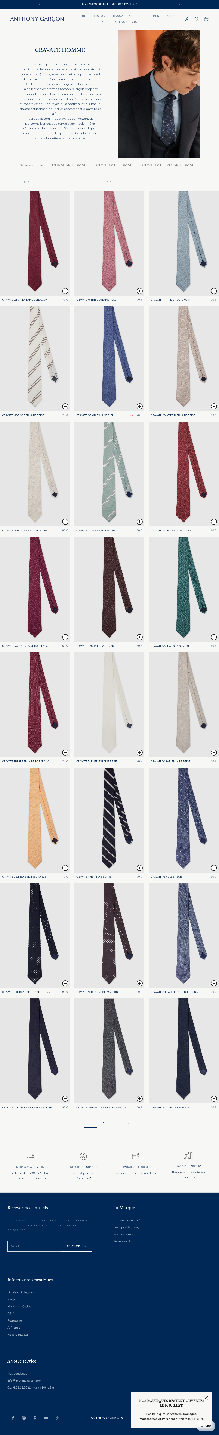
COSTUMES (101, 16)
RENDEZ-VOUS (164, 16)
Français (71, 1417)
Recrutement (121, 1241)
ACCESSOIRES (139, 16)
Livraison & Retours (20, 1292)
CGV (10, 1313)
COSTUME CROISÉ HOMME (169, 165)
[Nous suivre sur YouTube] (46, 1418)
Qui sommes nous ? (126, 1220)
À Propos (13, 1328)
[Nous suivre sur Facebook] (13, 1418)
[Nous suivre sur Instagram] (24, 1418)
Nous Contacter (17, 1335)
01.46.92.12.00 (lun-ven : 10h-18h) (30, 1388)
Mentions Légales (19, 1306)
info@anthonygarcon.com (24, 1381)
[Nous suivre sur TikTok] (57, 1418)
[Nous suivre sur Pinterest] (35, 1418)
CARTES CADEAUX (113, 22)
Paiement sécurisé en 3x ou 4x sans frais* (109, 4)
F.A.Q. (11, 1299)
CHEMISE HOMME (70, 165)
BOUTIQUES (140, 22)
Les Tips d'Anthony (126, 1227)
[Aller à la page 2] (128, 1123)
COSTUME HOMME (115, 165)
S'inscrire (76, 1246)
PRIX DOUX (81, 16)
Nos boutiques (123, 1234)
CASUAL (119, 16)
